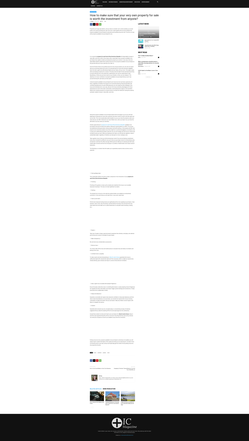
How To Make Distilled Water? (145, 55)
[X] (94, 24)
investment (99, 352)
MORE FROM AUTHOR (109, 389)
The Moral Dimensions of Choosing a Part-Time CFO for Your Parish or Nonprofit (112, 403)
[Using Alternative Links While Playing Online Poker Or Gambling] (140, 46)
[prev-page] (90, 407)
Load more (148, 76)
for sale (95, 352)
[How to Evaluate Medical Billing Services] (148, 32)
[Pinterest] (97, 24)
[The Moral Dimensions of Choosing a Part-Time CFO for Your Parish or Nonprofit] (112, 396)
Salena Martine (141, 66)
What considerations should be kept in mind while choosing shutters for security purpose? (148, 63)
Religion (105, 2)
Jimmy (92, 21)
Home (91, 9)
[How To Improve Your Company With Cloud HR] (140, 41)
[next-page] (93, 407)
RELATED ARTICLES (96, 389)
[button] (157, 2)
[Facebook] (91, 24)
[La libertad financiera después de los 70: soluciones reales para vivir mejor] (128, 396)
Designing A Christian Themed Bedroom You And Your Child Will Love (124, 369)
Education (137, 2)
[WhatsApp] (100, 24)
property (104, 352)
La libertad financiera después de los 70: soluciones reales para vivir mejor (127, 403)
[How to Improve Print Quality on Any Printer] (97, 396)
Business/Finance (113, 2)
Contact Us (99, 5)
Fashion (93, 5)
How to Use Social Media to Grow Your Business (100, 368)
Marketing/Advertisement (126, 2)
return (108, 352)
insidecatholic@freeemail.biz (127, 435)
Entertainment (145, 2)
